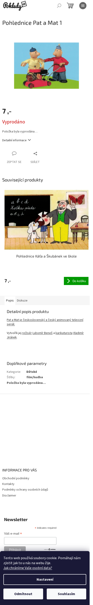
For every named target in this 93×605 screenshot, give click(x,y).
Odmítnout (23, 593)
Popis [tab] (10, 300)
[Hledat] (59, 5)
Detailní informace (14, 140)
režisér (27, 333)
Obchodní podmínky (15, 478)
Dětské (31, 372)
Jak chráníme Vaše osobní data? (27, 568)
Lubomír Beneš (43, 333)
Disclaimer (9, 495)
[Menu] (82, 5)
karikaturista (64, 333)
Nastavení (45, 579)
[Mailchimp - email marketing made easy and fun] (49, 549)
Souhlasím (66, 593)
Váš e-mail (13, 533)
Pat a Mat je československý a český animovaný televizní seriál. (45, 322)
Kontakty (8, 484)
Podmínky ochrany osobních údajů (25, 489)
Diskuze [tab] (22, 300)
